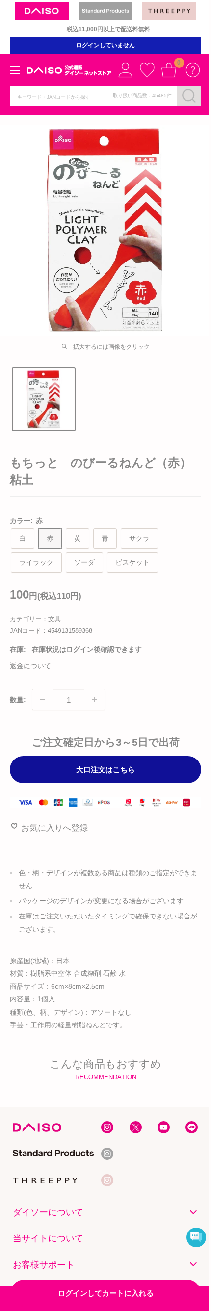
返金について (30, 666)
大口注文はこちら (105, 769)
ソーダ (84, 562)
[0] (168, 69)
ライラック (36, 562)
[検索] (189, 95)
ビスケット (132, 562)
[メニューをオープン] (15, 70)
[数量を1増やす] (94, 699)
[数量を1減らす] (42, 699)
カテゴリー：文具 (35, 619)
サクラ (139, 538)
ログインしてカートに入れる (106, 1293)
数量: (18, 700)
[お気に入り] (147, 69)
